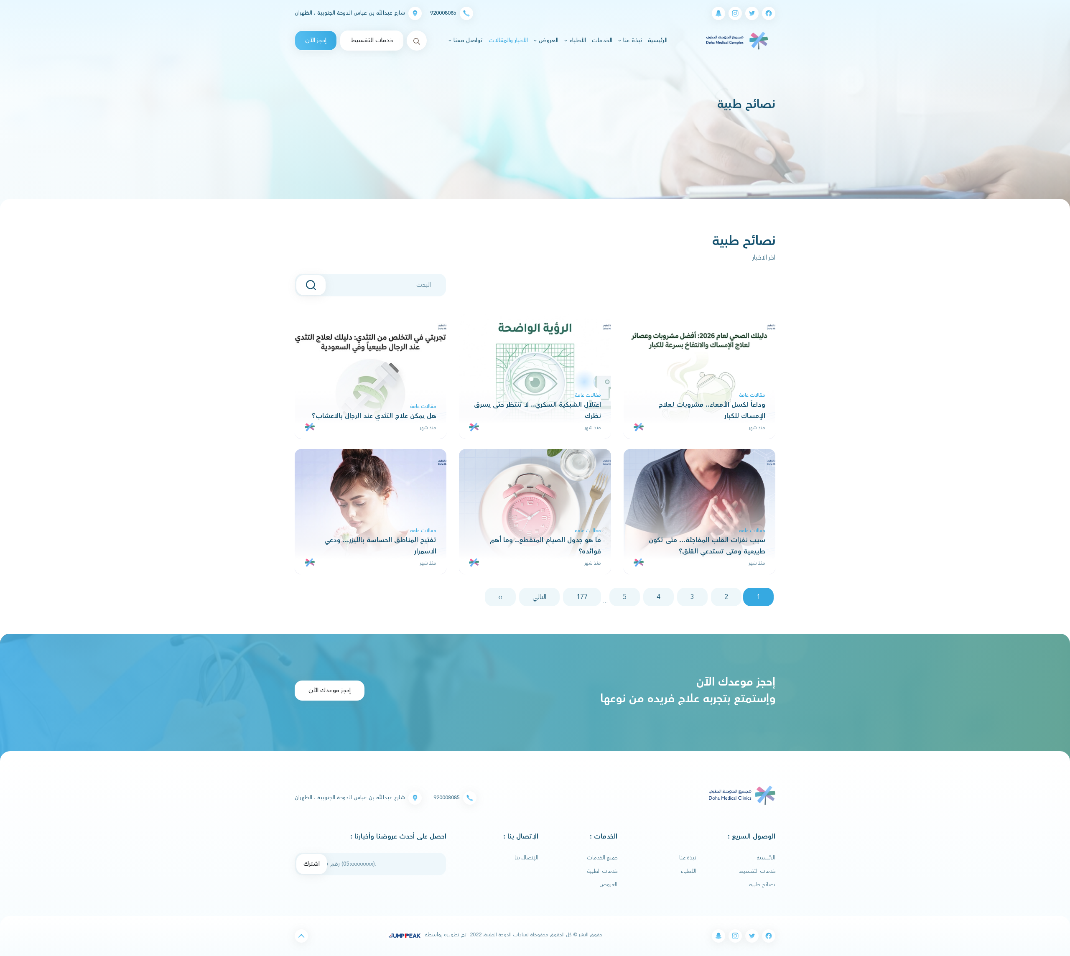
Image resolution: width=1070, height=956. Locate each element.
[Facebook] (768, 13)
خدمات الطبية (602, 871)
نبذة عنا (687, 858)
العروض (608, 884)
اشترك (311, 864)
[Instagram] (735, 13)
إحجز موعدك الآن (329, 690)
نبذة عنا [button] (632, 40)
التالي (539, 597)
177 (582, 597)
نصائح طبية (762, 884)
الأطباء (688, 871)
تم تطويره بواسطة (444, 935)
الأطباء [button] (577, 40)
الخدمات (602, 40)
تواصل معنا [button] (467, 40)
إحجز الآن (315, 40)
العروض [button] (547, 40)
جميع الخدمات (602, 858)
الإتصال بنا (526, 858)
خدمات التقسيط (372, 40)
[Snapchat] (718, 13)
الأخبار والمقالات (508, 40)
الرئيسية (656, 40)
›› (500, 597)
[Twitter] (752, 13)
